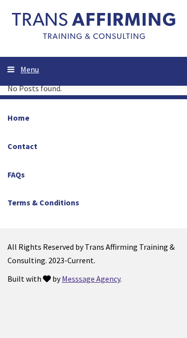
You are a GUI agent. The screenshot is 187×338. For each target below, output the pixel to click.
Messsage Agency (91, 279)
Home (18, 118)
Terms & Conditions (43, 202)
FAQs (16, 174)
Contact (22, 146)
